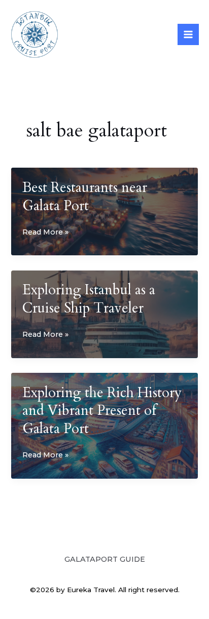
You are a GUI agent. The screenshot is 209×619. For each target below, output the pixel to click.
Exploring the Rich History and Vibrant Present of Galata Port (102, 410)
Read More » (45, 233)
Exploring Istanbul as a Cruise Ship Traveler (88, 299)
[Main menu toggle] (188, 34)
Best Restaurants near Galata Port (84, 196)
